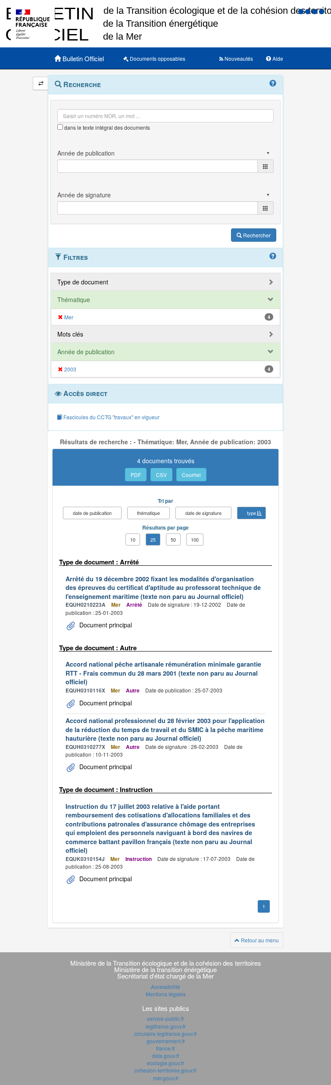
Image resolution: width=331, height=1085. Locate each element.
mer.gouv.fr (165, 1078)
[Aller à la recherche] (315, 11)
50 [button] (173, 539)
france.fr (165, 1048)
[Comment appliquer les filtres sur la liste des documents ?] (272, 256)
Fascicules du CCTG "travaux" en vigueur (110, 417)
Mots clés (70, 334)
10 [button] (132, 539)
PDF (136, 474)
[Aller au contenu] (308, 11)
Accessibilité (165, 986)
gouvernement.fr (166, 1040)
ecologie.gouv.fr (165, 1062)
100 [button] (195, 539)
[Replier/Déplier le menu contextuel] (41, 83)
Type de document (82, 281)
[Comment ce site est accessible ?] (301, 11)
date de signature (203, 512)
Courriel (191, 474)
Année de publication (86, 351)
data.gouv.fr (165, 1055)
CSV (161, 474)
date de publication (92, 512)
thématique (148, 512)
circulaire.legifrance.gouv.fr (165, 1033)
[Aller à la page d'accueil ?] (321, 11)
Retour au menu (259, 940)
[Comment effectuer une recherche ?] (272, 83)
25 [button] (153, 539)
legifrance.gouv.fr (166, 1026)
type (251, 512)
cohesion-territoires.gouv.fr (165, 1070)
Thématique (73, 299)
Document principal (105, 624)
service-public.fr (165, 1018)
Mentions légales (166, 994)
